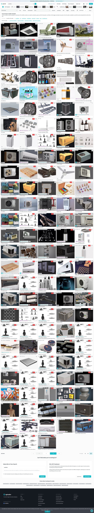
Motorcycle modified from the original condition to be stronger (28, 354)
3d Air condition (59, 417)
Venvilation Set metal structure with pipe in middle (45, 417)
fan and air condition (78, 306)
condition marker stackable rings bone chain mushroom (83, 354)
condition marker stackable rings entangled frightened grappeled (47, 338)
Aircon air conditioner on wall (24, 164)
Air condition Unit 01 (60, 259)
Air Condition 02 (3, 164)
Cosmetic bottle (59, 100)
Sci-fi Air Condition (59, 148)
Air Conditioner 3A (59, 116)
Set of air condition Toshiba (61, 84)
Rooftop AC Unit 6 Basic (4, 259)
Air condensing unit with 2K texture (80, 53)
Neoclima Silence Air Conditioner (43, 433)
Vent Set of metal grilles (41, 306)
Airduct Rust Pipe (40, 227)
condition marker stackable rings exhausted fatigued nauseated (10, 370)
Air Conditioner (59, 132)
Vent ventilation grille (60, 433)
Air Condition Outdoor (78, 164)
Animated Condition (28, 20)
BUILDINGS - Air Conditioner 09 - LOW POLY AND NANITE (46, 449)
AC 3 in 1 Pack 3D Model (78, 211)
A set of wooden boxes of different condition (26, 259)
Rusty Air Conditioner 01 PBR (61, 338)
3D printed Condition (36, 20)
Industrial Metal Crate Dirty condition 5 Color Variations (8, 195)
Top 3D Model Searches (59, 501)
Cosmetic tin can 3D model (42, 354)
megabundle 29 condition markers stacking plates (45, 148)
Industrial (33, 18)
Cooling (37, 18)
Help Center (22, 499)
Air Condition (3, 37)
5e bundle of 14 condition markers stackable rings (27, 322)
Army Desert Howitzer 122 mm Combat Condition (63, 53)
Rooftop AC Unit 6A (59, 370)
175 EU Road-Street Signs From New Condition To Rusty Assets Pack (10, 401)
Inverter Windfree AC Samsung (24, 306)
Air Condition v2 (3, 100)
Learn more (51, 510)
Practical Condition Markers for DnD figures (44, 100)
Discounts (39, 505)
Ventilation (29, 18)
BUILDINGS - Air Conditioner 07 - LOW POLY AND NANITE (9, 449)
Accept (47, 511)
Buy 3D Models (40, 494)
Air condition (3, 211)
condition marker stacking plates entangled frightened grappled (47, 370)
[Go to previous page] (39, 453)
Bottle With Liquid (59, 243)
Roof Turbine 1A (77, 401)
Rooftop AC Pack (22, 132)
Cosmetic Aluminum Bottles (42, 290)
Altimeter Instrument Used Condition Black (26, 84)
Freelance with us (59, 499)
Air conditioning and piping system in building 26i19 (45, 243)
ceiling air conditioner (78, 148)
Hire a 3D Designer (41, 499)
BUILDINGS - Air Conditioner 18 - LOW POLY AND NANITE (83, 227)
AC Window (2, 53)
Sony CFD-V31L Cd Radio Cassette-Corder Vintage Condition (28, 53)
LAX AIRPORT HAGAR (4, 116)
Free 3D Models (40, 501)
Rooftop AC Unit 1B (59, 322)
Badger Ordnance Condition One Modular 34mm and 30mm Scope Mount (11, 84)
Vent (40, 18)
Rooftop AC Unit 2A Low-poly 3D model (43, 53)
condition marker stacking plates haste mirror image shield (28, 401)
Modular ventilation (22, 433)
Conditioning (44, 18)
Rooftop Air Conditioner (4, 243)
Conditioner (24, 18)
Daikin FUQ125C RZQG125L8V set (79, 243)
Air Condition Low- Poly (41, 259)
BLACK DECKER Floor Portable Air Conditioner (7, 148)
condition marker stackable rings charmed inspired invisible (83, 338)
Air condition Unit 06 (4, 290)
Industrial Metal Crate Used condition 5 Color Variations (8, 227)
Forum (75, 499)
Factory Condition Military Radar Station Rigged (45, 37)
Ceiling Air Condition (23, 37)
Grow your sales (58, 496)
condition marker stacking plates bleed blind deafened (83, 370)
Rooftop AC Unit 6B (4, 306)
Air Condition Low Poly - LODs (42, 164)
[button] (33, 4)
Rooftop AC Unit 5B (78, 417)
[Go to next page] (53, 453)
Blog (21, 496)
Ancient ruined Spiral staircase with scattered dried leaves (83, 84)
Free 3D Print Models (41, 503)
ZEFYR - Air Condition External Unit (61, 227)
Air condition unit (22, 243)
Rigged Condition (20, 20)
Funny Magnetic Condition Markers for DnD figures (82, 195)
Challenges (75, 497)
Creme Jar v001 (59, 290)
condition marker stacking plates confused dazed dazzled (9, 338)
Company (21, 494)
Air (20, 18)
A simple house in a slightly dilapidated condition (45, 195)
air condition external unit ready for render (81, 290)
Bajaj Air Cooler (59, 211)
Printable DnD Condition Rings (5, 322)
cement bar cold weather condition (43, 132)
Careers (21, 497)
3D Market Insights (59, 497)
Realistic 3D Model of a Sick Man (5, 417)
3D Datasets (40, 497)
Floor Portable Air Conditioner (24, 148)
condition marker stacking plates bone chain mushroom (27, 449)
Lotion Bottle (77, 259)
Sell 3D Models (58, 494)
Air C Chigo (39, 401)
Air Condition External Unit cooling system (25, 211)
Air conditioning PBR (60, 401)
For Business (40, 496)
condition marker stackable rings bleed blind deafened (27, 290)
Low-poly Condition (13, 20)
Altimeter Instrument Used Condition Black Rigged (27, 116)
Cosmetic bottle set (22, 100)
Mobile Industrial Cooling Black (42, 211)
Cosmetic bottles (77, 132)
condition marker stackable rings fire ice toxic (26, 338)
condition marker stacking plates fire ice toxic (26, 417)
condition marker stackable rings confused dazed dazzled (46, 322)
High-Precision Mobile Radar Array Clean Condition (82, 37)
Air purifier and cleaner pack (42, 84)
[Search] (35, 4)
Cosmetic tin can (3, 354)
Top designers (76, 496)
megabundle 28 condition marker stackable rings (26, 227)
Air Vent (21, 370)
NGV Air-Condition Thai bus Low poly (80, 433)
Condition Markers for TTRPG (61, 195)
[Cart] (84, 4)
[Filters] (77, 10)
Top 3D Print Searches (59, 503)
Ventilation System (41, 116)
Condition (17, 18)
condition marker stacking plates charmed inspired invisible (9, 433)
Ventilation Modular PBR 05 (60, 354)
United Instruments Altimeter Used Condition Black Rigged (83, 100)
